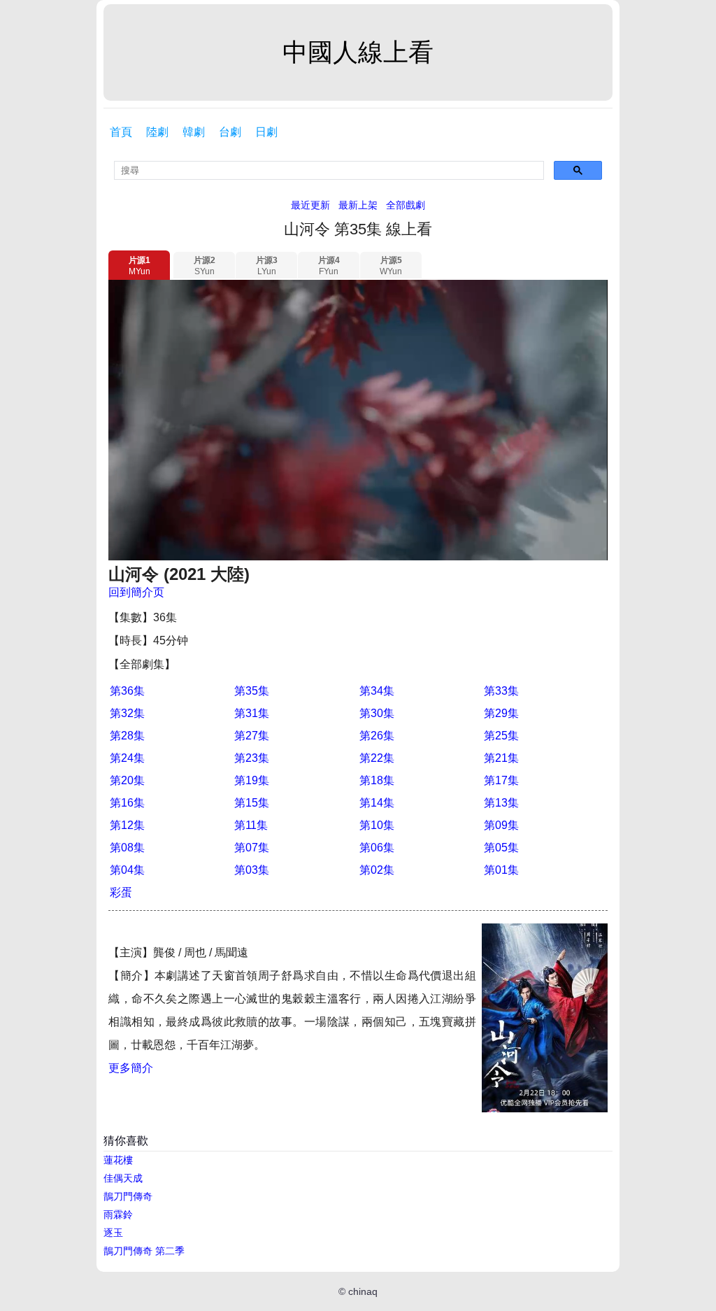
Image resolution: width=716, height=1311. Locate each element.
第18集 (376, 780)
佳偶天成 (123, 1178)
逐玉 (113, 1232)
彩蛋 (121, 892)
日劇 (266, 132)
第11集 (251, 825)
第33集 (501, 691)
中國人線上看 (358, 52)
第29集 (501, 713)
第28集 (127, 736)
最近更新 (310, 205)
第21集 (501, 758)
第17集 (501, 780)
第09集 (501, 825)
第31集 (251, 713)
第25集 (501, 736)
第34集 (376, 691)
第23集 (251, 758)
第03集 (251, 870)
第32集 (127, 713)
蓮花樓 (118, 1159)
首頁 (121, 132)
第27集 (251, 736)
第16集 (127, 803)
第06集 (376, 847)
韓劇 (193, 132)
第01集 (501, 870)
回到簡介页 (136, 592)
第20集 (127, 780)
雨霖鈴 (118, 1214)
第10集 (376, 825)
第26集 (376, 736)
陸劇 (157, 132)
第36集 (127, 691)
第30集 (376, 713)
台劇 (230, 132)
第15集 (251, 803)
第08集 (127, 847)
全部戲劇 (405, 205)
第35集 (251, 691)
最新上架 (358, 205)
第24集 (127, 758)
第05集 (501, 847)
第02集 (376, 870)
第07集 (251, 847)
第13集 (501, 803)
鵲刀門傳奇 (127, 1196)
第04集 (127, 870)
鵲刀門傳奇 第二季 (144, 1250)
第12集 (127, 825)
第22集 (376, 758)
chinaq (363, 1291)
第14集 (376, 803)
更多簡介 (130, 1068)
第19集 (251, 780)
